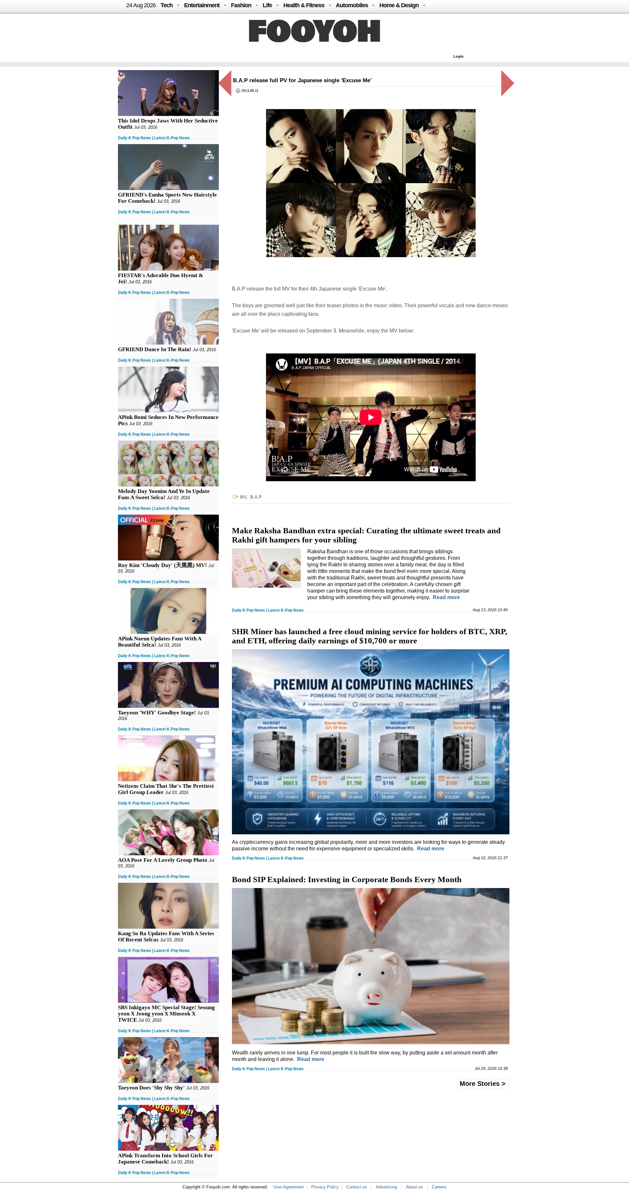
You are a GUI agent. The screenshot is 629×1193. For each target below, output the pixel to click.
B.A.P (256, 497)
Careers (439, 1186)
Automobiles (352, 5)
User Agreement (288, 1186)
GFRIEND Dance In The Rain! (154, 349)
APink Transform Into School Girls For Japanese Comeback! (165, 1158)
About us (414, 1186)
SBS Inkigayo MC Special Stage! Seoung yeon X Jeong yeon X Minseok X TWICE (166, 1013)
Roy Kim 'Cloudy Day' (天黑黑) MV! (162, 565)
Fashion (241, 5)
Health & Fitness (303, 5)
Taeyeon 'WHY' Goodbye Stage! (157, 713)
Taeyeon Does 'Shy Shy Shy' (151, 1088)
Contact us (356, 1186)
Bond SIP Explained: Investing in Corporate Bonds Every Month (347, 879)
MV (243, 497)
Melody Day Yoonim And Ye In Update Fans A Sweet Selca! (164, 494)
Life (267, 5)
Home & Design (399, 5)
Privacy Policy (325, 1186)
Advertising (386, 1186)
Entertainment (201, 5)
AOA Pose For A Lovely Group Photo (162, 860)
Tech (167, 5)
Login (458, 56)
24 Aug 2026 (141, 5)
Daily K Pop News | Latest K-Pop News (154, 138)
